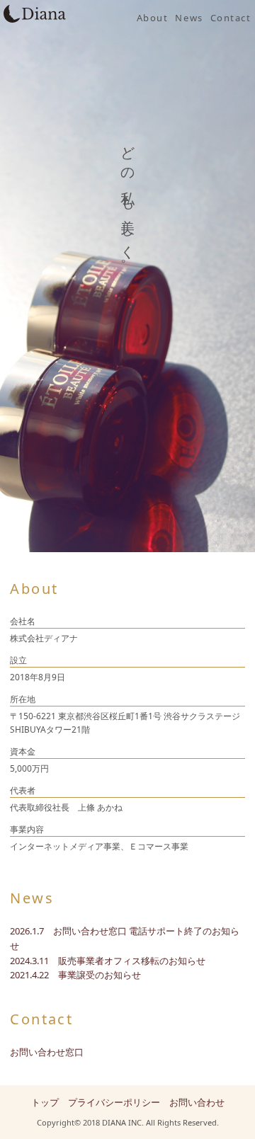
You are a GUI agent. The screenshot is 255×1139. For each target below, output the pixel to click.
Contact (230, 17)
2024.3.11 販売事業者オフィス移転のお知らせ (107, 960)
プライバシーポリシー (114, 1102)
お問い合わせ (197, 1102)
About (153, 17)
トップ (45, 1102)
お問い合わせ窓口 (47, 1052)
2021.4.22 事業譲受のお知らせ (75, 974)
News (189, 17)
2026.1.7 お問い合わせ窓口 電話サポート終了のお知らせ (124, 938)
